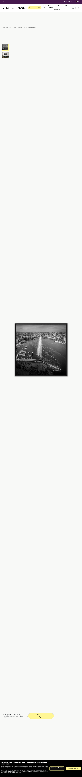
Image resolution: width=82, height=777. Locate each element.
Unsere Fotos (44, 7)
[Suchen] (39, 8)
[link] (15, 8)
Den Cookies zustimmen (73, 768)
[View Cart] (78, 8)
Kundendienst (68, 2)
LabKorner (67, 6)
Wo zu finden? (7, 1)
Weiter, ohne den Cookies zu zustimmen (57, 768)
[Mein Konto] (73, 8)
